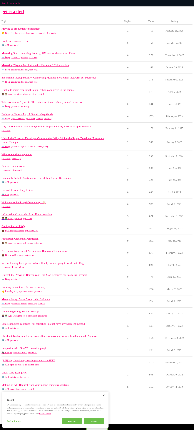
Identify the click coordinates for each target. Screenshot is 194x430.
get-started (40, 33)
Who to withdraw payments (17, 154)
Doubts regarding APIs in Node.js (20, 311)
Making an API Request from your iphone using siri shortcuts (35, 384)
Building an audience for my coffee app (23, 287)
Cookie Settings (13, 421)
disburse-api (28, 94)
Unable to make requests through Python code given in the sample (38, 89)
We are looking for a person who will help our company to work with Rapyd (44, 263)
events (24, 304)
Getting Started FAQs (13, 226)
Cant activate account (13, 166)
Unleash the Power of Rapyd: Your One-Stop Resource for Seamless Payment (44, 274)
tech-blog (33, 57)
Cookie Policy (45, 414)
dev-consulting (18, 267)
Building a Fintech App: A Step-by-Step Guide (27, 114)
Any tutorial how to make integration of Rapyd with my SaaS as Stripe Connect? (46, 126)
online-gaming (42, 146)
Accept (94, 421)
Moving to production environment (21, 28)
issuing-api (25, 377)
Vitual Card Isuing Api (14, 372)
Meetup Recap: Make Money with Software (26, 299)
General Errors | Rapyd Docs (17, 190)
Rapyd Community (11, 3)
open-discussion (27, 33)
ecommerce (30, 146)
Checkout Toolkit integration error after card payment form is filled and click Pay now (49, 335)
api (22, 146)
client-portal (51, 33)
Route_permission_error (15, 40)
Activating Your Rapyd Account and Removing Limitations (34, 250)
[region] (55, 410)
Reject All (72, 421)
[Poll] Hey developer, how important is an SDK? (28, 360)
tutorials (24, 57)
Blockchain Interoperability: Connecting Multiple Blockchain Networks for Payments (49, 77)
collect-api (16, 158)
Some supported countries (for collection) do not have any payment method (43, 323)
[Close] (103, 395)
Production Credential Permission (20, 238)
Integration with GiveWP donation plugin (24, 348)
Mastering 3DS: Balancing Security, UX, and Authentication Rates (38, 53)
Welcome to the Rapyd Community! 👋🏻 (24, 202)
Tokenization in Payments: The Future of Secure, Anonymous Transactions (43, 101)
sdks (37, 365)
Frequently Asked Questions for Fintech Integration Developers (36, 177)
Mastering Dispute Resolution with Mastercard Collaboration (35, 65)
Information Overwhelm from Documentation (27, 214)
